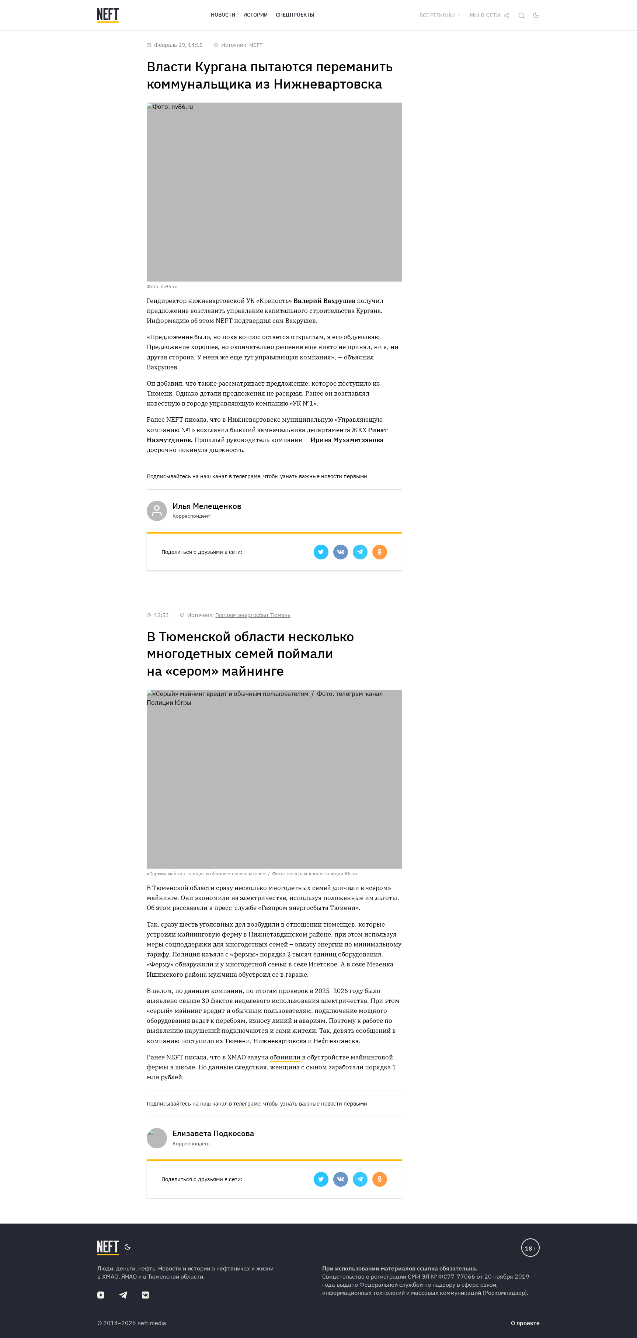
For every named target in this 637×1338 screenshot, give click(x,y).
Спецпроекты (295, 14)
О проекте (525, 1323)
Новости (223, 14)
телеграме (246, 476)
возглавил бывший (226, 430)
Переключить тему (536, 15)
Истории (255, 14)
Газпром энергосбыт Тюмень (252, 614)
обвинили (285, 1057)
